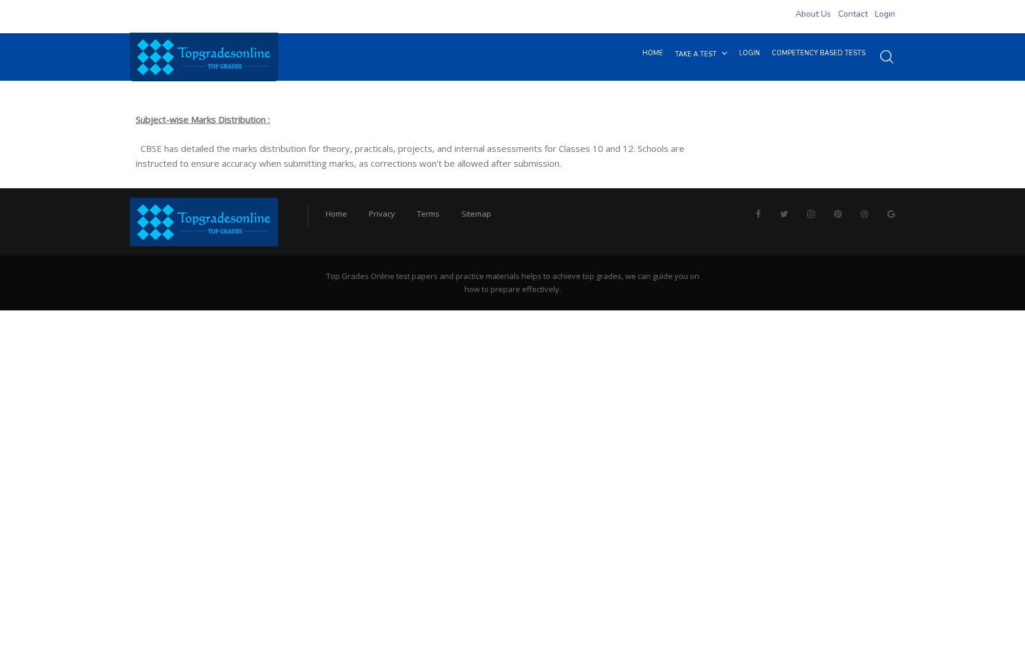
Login (885, 14)
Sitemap (476, 213)
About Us (813, 14)
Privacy (382, 213)
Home (336, 213)
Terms (428, 213)
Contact (853, 14)
